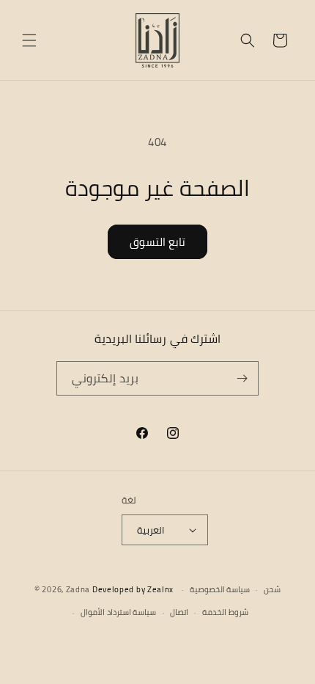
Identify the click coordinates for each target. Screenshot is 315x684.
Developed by (133, 589)
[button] (29, 40)
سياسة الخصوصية (220, 589)
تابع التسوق (157, 241)
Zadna (78, 589)
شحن (272, 589)
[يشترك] (242, 378)
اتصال (179, 612)
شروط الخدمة (225, 612)
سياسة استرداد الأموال (118, 612)
